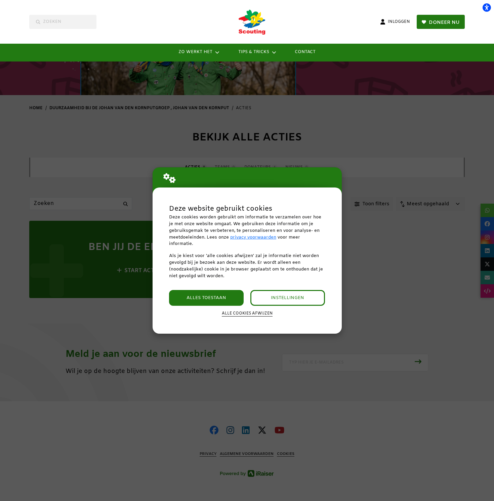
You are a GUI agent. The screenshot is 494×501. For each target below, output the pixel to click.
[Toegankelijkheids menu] (487, 7)
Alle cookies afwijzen (247, 313)
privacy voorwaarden (253, 237)
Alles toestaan (206, 298)
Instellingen (287, 298)
